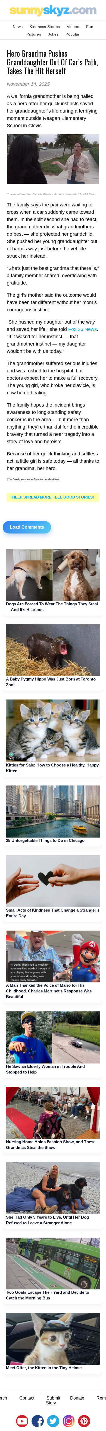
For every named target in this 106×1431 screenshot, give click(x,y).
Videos (73, 26)
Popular (72, 34)
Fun (89, 26)
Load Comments (27, 527)
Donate (77, 1398)
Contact (26, 1398)
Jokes (53, 34)
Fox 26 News (82, 329)
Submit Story (53, 1400)
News (18, 26)
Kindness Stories (45, 26)
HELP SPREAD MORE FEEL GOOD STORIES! (53, 497)
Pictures (33, 34)
